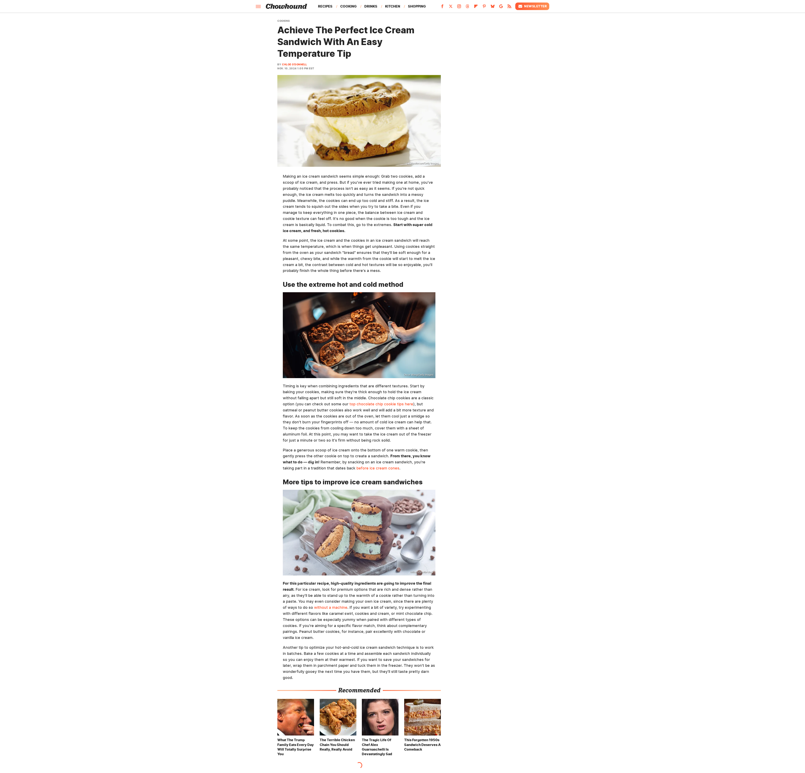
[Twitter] (450, 7)
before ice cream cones (377, 468)
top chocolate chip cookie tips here (381, 404)
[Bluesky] (492, 7)
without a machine (330, 607)
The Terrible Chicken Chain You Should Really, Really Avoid (337, 744)
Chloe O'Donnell (294, 64)
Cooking (348, 6)
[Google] (501, 7)
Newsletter (535, 6)
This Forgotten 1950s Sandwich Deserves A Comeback (422, 744)
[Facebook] (442, 7)
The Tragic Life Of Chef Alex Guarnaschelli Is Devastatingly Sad (377, 747)
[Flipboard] (475, 7)
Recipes (325, 6)
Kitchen (392, 6)
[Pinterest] (484, 7)
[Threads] (467, 7)
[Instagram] (459, 7)
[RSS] (509, 7)
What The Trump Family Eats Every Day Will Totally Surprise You (295, 747)
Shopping (417, 6)
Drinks (370, 6)
